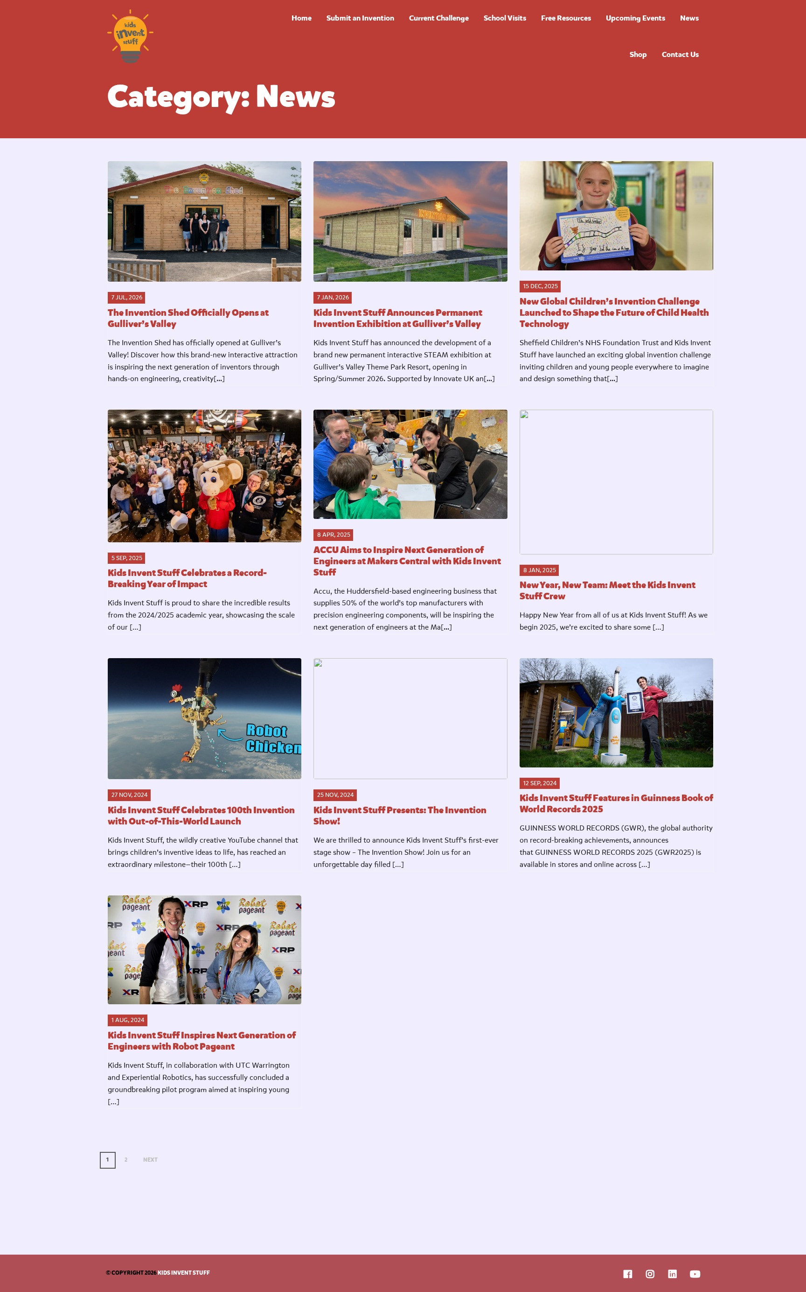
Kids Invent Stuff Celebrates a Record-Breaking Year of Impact (187, 578)
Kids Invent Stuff (178, 36)
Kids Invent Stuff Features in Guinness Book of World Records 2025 (616, 804)
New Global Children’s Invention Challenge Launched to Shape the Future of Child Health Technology (614, 312)
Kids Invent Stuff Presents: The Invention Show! (399, 816)
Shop (638, 54)
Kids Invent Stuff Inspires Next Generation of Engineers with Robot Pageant (202, 1041)
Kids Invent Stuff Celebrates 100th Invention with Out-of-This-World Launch (201, 816)
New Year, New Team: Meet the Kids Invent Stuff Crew (607, 591)
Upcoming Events (635, 18)
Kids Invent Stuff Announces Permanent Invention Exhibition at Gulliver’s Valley (397, 318)
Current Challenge (439, 18)
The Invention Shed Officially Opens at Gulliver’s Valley (188, 318)
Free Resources (566, 18)
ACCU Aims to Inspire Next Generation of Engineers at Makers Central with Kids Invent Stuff (407, 561)
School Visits (505, 18)
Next (150, 1160)
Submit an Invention (360, 18)
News (689, 18)
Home (302, 18)
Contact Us (680, 54)
